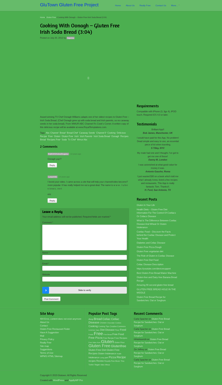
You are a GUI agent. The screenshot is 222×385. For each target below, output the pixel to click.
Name (45, 252)
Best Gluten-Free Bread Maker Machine (156, 273)
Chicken (103, 323)
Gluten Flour (119, 342)
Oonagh (115, 136)
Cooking (111, 132)
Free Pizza (95, 337)
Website (46, 274)
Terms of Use (46, 353)
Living (102, 358)
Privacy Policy (47, 339)
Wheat (107, 365)
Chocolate (111, 323)
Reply (52, 165)
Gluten (57, 136)
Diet (102, 329)
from (98, 342)
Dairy (98, 330)
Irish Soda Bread (102, 136)
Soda (64, 139)
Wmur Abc (82, 139)
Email (45, 263)
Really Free (145, 5)
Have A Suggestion (49, 332)
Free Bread (107, 334)
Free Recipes (120, 338)
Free (50, 136)
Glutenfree (118, 346)
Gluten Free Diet (97, 350)
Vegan (97, 365)
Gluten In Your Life (146, 205)
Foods (90, 334)
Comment (47, 222)
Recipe (121, 357)
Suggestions (46, 349)
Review (100, 361)
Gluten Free (51, 17)
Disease (109, 329)
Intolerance (93, 357)
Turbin (91, 365)
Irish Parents (86, 136)
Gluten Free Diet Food (147, 260)
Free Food (118, 334)
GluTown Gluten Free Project (69, 4)
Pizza (112, 357)
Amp (90, 319)
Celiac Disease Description (150, 264)
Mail (42, 335)
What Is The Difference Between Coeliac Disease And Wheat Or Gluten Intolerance (157, 224)
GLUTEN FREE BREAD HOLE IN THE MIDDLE (156, 291)
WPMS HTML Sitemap (51, 356)
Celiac (106, 319)
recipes (92, 361)
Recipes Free (53, 139)
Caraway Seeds (87, 132)
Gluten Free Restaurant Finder (55, 329)
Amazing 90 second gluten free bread (155, 285)
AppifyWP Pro (76, 380)
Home (118, 5)
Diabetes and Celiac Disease (151, 242)
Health (119, 354)
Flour (117, 330)
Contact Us (161, 5)
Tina (122, 361)
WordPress (58, 380)
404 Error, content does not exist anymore (60, 319)
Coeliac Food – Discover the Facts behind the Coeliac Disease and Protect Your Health (156, 235)
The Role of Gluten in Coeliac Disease (155, 255)
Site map (44, 346)
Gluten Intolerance (107, 353)
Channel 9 (101, 132)
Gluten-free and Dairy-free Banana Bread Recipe (157, 279)
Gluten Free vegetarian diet (150, 251)
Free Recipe (108, 338)
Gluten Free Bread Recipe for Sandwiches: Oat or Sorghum (151, 299)
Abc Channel (52, 132)
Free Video (92, 342)
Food (123, 329)
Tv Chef (72, 139)
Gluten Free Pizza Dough (149, 247)
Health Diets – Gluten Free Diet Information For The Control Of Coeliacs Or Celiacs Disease (156, 213)
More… (174, 5)
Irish (76, 136)
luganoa (70, 38)
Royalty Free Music (112, 361)
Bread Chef (72, 132)
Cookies (118, 323)
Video (102, 365)
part (106, 358)
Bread (63, 132)
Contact (44, 325)
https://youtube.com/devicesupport (154, 268)
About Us (130, 5)
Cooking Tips (103, 326)
